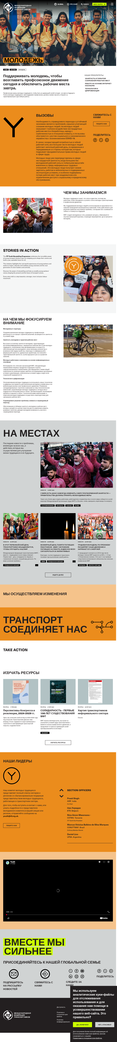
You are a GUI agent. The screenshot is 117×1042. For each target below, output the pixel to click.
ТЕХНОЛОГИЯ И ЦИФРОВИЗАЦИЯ (92, 90)
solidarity (45, 733)
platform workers (48, 505)
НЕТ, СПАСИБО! (104, 1024)
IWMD (43, 561)
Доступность (61, 1007)
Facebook (76, 971)
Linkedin (71, 976)
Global (77, 505)
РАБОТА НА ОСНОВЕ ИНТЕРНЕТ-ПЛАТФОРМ (98, 84)
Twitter (71, 971)
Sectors (13, 69)
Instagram (76, 976)
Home (6, 69)
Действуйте (98, 4)
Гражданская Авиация (11, 565)
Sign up (14, 975)
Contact (45, 975)
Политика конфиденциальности (64, 1021)
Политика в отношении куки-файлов (62, 1014)
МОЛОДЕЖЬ (60, 505)
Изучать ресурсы (58, 743)
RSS (82, 976)
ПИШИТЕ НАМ (101, 124)
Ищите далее (58, 575)
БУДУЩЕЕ (69, 505)
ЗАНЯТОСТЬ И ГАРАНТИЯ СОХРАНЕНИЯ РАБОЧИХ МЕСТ (97, 79)
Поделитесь (102, 134)
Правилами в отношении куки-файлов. (87, 1038)
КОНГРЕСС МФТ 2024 (94, 565)
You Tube (82, 971)
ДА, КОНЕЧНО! (82, 1024)
